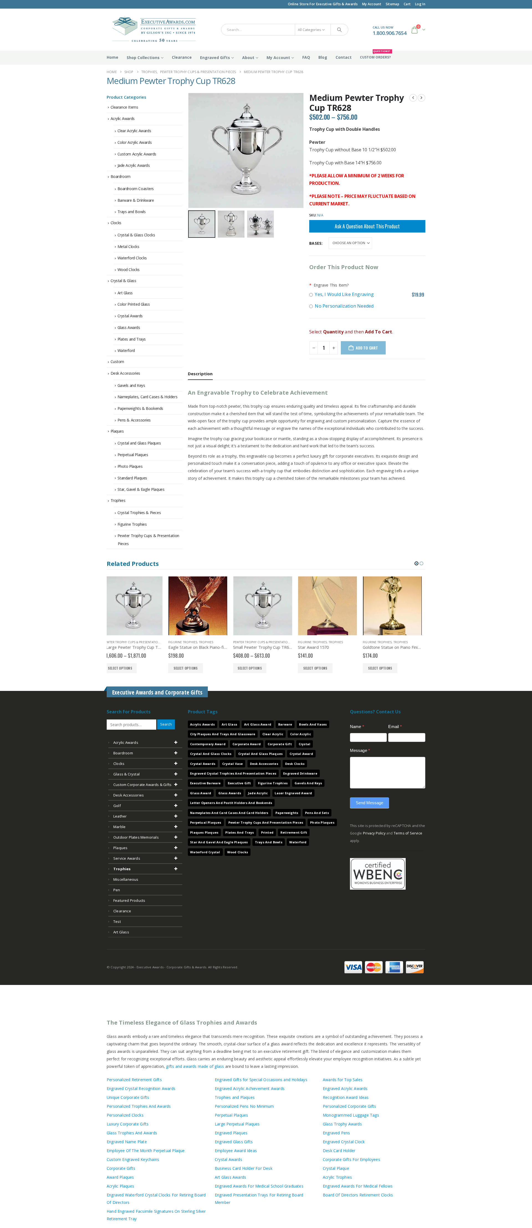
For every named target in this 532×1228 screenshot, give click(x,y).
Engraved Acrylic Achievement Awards (250, 1088)
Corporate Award (246, 744)
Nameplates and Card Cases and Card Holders (229, 813)
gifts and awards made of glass (195, 1066)
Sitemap (392, 4)
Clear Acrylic (272, 734)
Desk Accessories (125, 373)
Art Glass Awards (230, 1177)
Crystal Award (301, 754)
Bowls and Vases (313, 724)
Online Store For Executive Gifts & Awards (323, 4)
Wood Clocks (128, 269)
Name (357, 726)
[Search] (339, 29)
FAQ (306, 57)
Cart (407, 4)
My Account (371, 4)
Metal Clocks (128, 246)
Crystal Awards (130, 315)
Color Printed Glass (133, 304)
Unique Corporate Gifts (128, 1097)
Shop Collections (143, 57)
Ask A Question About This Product (367, 226)
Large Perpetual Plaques (237, 1124)
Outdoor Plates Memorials (136, 837)
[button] (189, 150)
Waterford (126, 350)
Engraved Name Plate (127, 1141)
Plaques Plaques (204, 832)
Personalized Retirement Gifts (134, 1079)
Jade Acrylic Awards (133, 165)
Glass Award (200, 793)
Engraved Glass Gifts (234, 1141)
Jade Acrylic (258, 793)
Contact (344, 57)
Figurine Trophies (132, 524)
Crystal (304, 744)
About (248, 57)
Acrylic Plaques (120, 1186)
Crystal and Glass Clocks (210, 754)
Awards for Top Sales (342, 1079)
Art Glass (125, 292)
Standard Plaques (132, 478)
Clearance (182, 57)
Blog (322, 57)
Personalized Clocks (125, 1115)
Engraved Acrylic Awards (345, 1088)
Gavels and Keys (131, 385)
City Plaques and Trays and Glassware (222, 734)
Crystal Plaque (336, 1168)
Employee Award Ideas (236, 1150)
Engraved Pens (336, 1132)
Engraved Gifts (215, 57)
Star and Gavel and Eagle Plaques (219, 842)
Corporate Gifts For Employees (351, 1159)
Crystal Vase (232, 764)
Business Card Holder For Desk (243, 1168)
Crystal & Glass (123, 280)
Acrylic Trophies (337, 1177)
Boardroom (121, 176)
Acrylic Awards (123, 118)
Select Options (124, 668)
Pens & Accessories (134, 420)
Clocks (116, 222)
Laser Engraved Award (293, 793)
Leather (120, 816)
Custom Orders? (375, 55)
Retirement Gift (293, 832)
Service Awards (126, 858)
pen (116, 889)
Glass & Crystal (126, 774)
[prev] (413, 98)
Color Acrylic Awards (134, 142)
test (117, 921)
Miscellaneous (126, 879)
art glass (121, 932)
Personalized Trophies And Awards (139, 1106)
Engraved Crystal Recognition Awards (141, 1088)
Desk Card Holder (339, 1150)
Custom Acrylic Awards (136, 154)
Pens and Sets (317, 813)
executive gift (239, 783)
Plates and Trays (131, 339)
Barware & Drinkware (135, 200)
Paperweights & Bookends (140, 408)
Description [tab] (200, 373)
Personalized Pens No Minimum (244, 1106)
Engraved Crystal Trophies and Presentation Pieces (233, 773)
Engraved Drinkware (300, 773)
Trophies (118, 500)
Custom (117, 361)
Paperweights (286, 813)
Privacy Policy (374, 833)
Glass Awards (128, 327)
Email (394, 726)
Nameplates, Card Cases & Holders (147, 396)
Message (360, 750)
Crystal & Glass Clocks (136, 235)
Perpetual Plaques (132, 454)
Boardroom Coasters (135, 188)
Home (112, 57)
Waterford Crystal (205, 852)
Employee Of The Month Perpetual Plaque (146, 1150)
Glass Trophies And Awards (132, 1132)
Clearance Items (124, 107)
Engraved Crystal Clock (344, 1141)
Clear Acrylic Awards (134, 130)
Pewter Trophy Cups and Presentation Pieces (265, 822)
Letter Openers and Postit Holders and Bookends (231, 803)
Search (166, 724)
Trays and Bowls (131, 211)
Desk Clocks (295, 764)
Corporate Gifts (121, 1168)
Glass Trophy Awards (342, 1124)
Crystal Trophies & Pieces (139, 512)
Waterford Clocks (132, 258)
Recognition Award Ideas (346, 1097)
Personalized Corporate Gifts (349, 1106)
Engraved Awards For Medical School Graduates (259, 1186)
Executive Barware (205, 783)
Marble (119, 826)
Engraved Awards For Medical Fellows (358, 1186)
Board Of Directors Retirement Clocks (358, 1195)
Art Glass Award (257, 724)
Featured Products (129, 900)
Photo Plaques (130, 466)
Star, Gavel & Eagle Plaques (141, 489)
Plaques (117, 431)
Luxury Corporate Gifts (128, 1124)
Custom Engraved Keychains (133, 1159)
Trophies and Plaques (235, 1097)
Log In (420, 4)
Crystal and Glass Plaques (139, 443)
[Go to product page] (136, 605)
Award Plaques (120, 1177)
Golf (117, 805)
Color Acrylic (300, 734)
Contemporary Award (208, 744)
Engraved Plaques (231, 1132)
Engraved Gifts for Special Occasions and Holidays (261, 1079)
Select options (188, 668)
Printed (267, 832)
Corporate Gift (280, 744)
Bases (315, 243)
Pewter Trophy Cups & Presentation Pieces (205, 642)
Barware (285, 724)
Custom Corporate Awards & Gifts (142, 784)
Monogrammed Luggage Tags (351, 1115)
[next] (421, 98)
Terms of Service (408, 833)
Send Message (369, 802)
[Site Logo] (152, 29)
